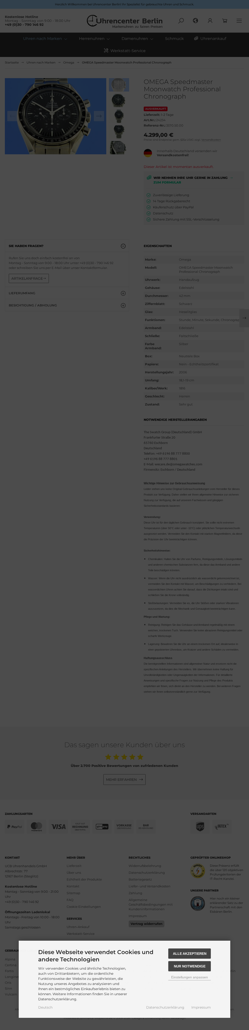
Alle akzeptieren (189, 954)
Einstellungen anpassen (189, 977)
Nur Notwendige (189, 966)
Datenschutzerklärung (165, 1007)
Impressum (201, 1007)
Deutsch (45, 1007)
